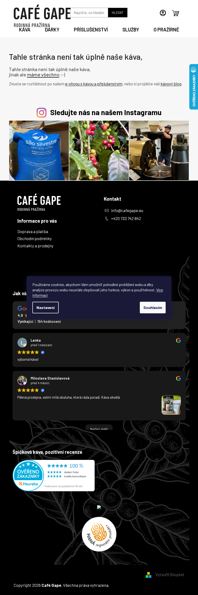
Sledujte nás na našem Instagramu (106, 112)
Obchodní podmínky (34, 238)
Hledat (118, 12)
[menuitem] (24, 29)
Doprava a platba (32, 231)
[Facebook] (109, 229)
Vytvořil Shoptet (170, 574)
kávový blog (171, 83)
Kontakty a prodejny (35, 245)
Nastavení (45, 307)
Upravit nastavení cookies (133, 585)
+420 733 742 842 (126, 218)
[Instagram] (109, 243)
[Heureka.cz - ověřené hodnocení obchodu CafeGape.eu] (54, 475)
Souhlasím (152, 307)
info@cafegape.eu (127, 210)
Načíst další (99, 429)
